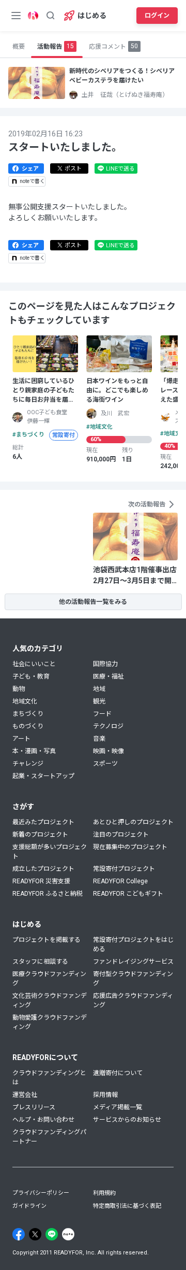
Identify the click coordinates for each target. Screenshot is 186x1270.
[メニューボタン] (16, 15)
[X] (35, 1234)
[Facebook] (18, 1234)
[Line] (51, 1234)
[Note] (68, 1234)
